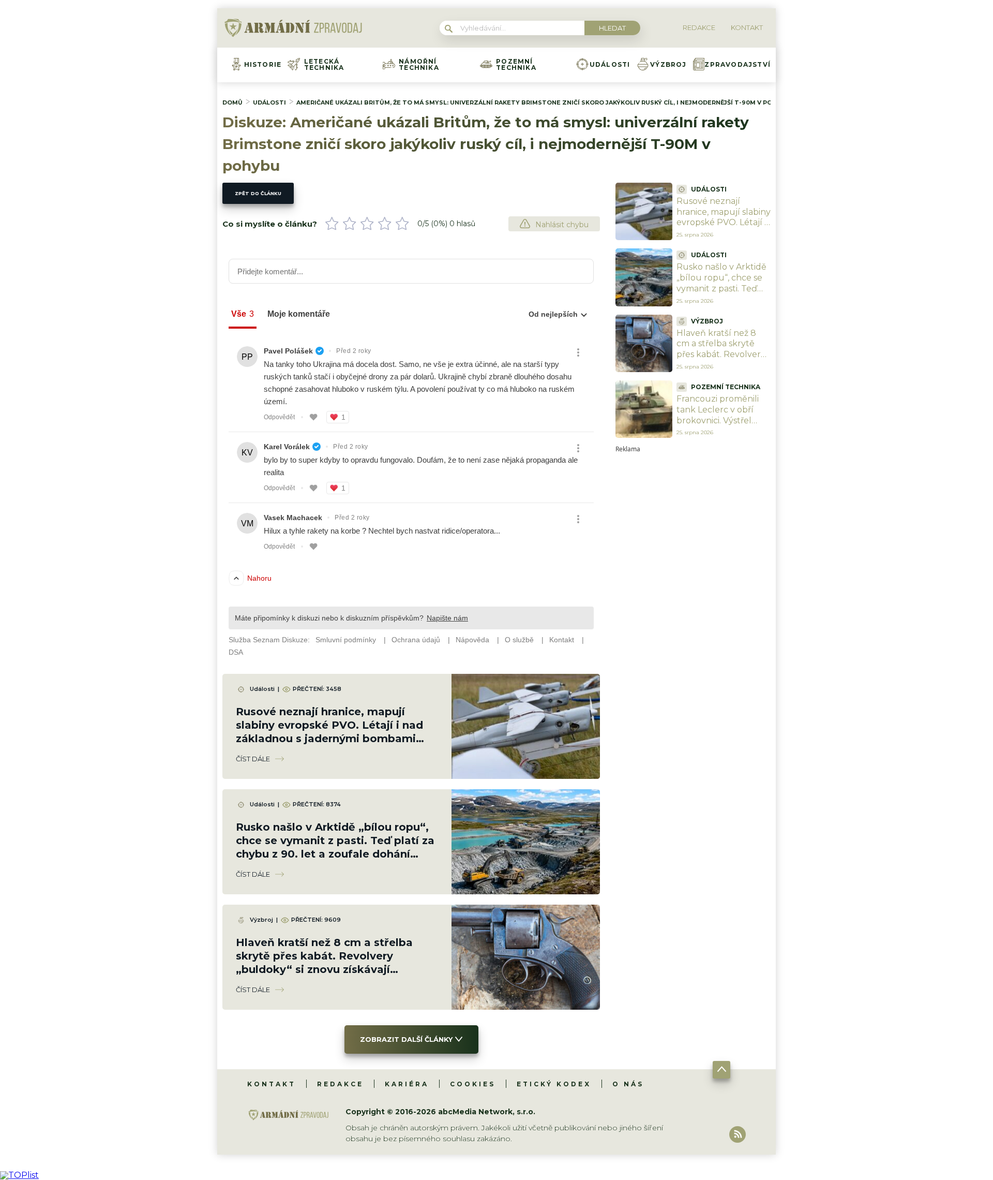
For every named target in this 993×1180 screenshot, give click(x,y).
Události (610, 65)
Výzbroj (668, 65)
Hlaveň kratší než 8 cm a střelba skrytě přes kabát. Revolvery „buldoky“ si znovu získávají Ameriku (720, 354)
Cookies (472, 1084)
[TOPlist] (19, 1175)
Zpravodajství (737, 65)
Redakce (340, 1084)
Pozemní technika (516, 64)
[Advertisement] (693, 607)
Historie (263, 65)
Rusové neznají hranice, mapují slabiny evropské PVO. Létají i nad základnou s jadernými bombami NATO (723, 228)
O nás (628, 1084)
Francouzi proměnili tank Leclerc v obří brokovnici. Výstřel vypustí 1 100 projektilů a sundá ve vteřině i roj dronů (719, 426)
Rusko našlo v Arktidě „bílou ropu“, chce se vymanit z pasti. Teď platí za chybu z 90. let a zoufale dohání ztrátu (723, 294)
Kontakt (271, 1084)
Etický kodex (554, 1084)
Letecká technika (324, 64)
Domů (232, 102)
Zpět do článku (258, 193)
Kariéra (407, 1084)
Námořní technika (419, 64)
